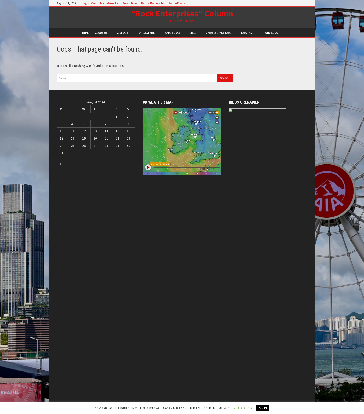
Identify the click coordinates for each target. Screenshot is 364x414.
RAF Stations (146, 32)
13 (95, 131)
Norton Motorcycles (153, 3)
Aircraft (123, 32)
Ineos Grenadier (109, 3)
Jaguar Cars (89, 3)
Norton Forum (176, 3)
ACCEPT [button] (263, 407)
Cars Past (247, 32)
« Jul (60, 164)
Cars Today (172, 32)
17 (61, 138)
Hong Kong (271, 32)
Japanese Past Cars (218, 32)
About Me (101, 32)
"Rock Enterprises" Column (182, 13)
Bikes (193, 32)
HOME (85, 32)
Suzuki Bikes (130, 3)
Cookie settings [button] (243, 407)
